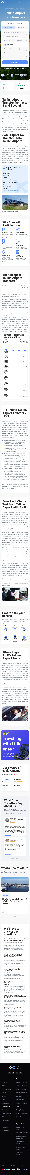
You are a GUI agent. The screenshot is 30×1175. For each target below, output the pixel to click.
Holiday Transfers (21, 1089)
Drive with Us (5, 1120)
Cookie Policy (20, 1117)
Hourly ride (21, 27)
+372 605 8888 (7, 186)
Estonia (9, 8)
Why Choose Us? (7, 1089)
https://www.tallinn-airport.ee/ (10, 190)
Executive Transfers (21, 1103)
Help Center (5, 1127)
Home (4, 8)
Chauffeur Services (21, 1085)
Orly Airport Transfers (22, 1132)
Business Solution (7, 1110)
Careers (4, 1092)
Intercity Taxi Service (22, 1092)
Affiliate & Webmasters (8, 1117)
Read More (8, 835)
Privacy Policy (20, 1110)
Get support (5, 1130)
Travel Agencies (6, 1113)
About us (4, 1082)
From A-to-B (8, 27)
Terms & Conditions (21, 1113)
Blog (3, 1099)
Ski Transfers (19, 1096)
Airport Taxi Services (21, 1082)
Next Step (15, 62)
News (3, 1085)
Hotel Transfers (20, 1099)
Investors (4, 1096)
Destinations (5, 1103)
